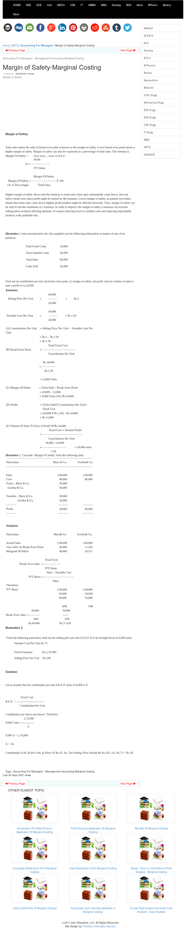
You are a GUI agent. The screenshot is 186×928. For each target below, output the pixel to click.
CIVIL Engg (150, 95)
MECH (61, 5)
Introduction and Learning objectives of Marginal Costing (93, 909)
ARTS (15, 45)
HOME (17, 5)
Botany (167, 5)
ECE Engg (150, 117)
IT (82, 5)
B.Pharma (149, 65)
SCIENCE (149, 154)
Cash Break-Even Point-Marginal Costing (93, 868)
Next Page (127, 50)
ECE (39, 5)
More (140, 5)
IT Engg (148, 132)
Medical (148, 28)
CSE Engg (150, 125)
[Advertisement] (70, 106)
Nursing (116, 5)
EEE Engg (149, 110)
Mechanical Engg (154, 102)
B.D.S (147, 58)
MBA (103, 5)
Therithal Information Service (99, 926)
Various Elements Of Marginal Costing (34, 908)
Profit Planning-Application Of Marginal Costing (93, 830)
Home (6, 45)
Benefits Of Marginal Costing (151, 828)
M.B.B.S (148, 35)
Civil (49, 5)
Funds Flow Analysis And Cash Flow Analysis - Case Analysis (151, 909)
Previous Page (16, 50)
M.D (146, 43)
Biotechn (149, 87)
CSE (72, 5)
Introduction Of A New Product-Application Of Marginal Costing (35, 830)
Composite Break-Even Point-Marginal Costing (34, 870)
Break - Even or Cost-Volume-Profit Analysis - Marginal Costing (151, 870)
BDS (128, 5)
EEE (28, 5)
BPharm (152, 5)
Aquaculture (151, 80)
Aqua (16, 14)
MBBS (92, 5)
